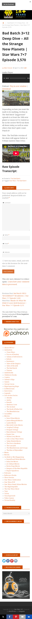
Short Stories (9, 477)
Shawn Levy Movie (13, 436)
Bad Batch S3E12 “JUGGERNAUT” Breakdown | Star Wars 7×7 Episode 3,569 (15, 295)
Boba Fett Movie (12, 461)
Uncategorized (9, 496)
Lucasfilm (8, 414)
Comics (7, 377)
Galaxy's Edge (9, 379)
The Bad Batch (15, 179)
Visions (9, 370)
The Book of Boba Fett (14, 409)
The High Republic (11, 487)
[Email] (22, 617)
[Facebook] (9, 617)
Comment (7, 203)
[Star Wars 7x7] (16, 14)
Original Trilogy (12, 427)
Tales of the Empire (13, 363)
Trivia (6, 493)
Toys (6, 491)
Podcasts (7, 473)
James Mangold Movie (14, 420)
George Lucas (9, 384)
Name (7, 235)
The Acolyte (10, 407)
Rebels (8, 359)
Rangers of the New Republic (17, 468)
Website (7, 252)
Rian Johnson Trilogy (14, 432)
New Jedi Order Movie (14, 425)
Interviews (8, 391)
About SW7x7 (9, 348)
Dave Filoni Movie (13, 418)
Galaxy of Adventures (14, 357)
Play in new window (18, 86)
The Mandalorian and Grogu (17, 448)
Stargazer (22, 611)
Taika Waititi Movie (13, 441)
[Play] (4, 78)
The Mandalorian (12, 411)
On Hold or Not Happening (14, 457)
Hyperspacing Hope (11, 386)
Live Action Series (11, 395)
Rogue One (10, 434)
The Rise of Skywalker (14, 450)
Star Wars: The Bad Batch (17, 181)
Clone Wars (10, 352)
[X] (3, 617)
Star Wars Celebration (12, 480)
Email (7, 243)
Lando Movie (11, 423)
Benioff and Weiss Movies (15, 459)
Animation (8, 350)
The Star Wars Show (11, 489)
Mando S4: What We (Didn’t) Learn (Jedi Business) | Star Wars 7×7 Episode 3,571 (14, 303)
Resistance (10, 361)
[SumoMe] (29, 617)
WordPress (12, 611)
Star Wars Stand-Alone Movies (15, 484)
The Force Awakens (13, 443)
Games (6, 382)
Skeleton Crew (11, 404)
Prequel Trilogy (12, 430)
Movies (7, 416)
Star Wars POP (9, 482)
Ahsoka (9, 398)
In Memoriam (9, 389)
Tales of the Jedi (12, 366)
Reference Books (10, 475)
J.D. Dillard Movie (12, 464)
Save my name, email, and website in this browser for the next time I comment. (15, 263)
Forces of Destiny (12, 354)
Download (6, 89)
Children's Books (10, 375)
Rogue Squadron (12, 471)
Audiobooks (8, 373)
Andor (8, 400)
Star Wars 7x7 (18, 609)
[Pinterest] (16, 617)
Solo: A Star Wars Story (15, 439)
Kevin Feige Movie (13, 466)
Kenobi (9, 402)
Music (6, 452)
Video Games (9, 498)
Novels (6, 455)
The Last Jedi (11, 446)
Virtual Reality (9, 500)
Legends (7, 393)
